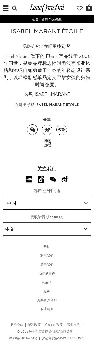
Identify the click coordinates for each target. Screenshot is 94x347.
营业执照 (73, 324)
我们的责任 (47, 273)
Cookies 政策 (54, 324)
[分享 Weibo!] (65, 179)
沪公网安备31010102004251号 (63, 338)
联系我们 (47, 255)
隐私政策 (34, 324)
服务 (47, 291)
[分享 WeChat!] (53, 179)
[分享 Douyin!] (41, 179)
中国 (11, 203)
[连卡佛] (47, 12)
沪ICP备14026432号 (23, 338)
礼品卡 (47, 282)
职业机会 (47, 309)
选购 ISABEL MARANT (47, 94)
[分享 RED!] (29, 179)
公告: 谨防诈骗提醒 (47, 19)
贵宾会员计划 (47, 300)
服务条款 (16, 324)
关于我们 (47, 264)
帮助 (47, 246)
